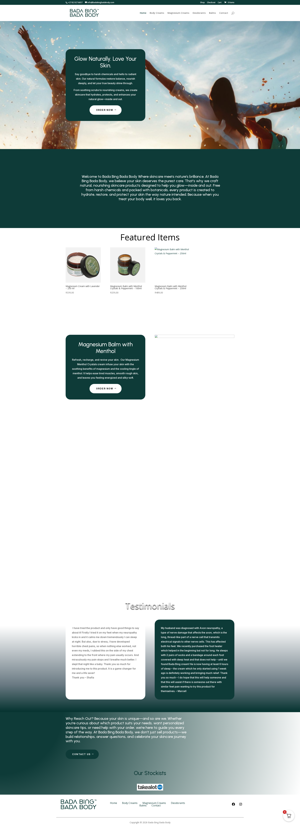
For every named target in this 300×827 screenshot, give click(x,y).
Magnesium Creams (178, 13)
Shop (202, 3)
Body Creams (157, 13)
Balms (212, 13)
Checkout (211, 3)
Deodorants (199, 13)
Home (143, 13)
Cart (220, 3)
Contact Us (81, 754)
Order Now (104, 110)
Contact (223, 13)
